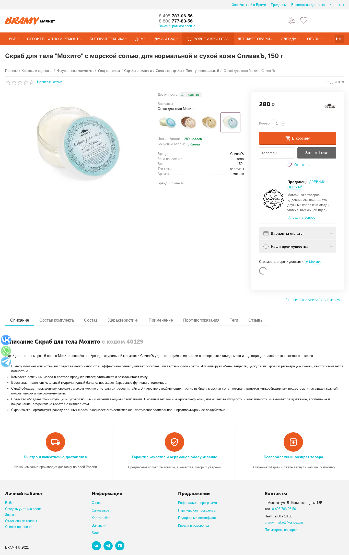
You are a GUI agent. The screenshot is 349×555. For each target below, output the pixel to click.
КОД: (330, 82)
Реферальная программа (197, 503)
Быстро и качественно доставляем (55, 457)
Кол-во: (265, 123)
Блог (95, 533)
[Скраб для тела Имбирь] (209, 122)
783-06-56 (176, 15)
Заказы (10, 515)
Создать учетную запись (24, 509)
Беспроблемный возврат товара (293, 457)
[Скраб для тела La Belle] (168, 122)
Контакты (337, 5)
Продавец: (297, 182)
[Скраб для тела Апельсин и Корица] (189, 122)
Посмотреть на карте (281, 530)
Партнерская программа (196, 510)
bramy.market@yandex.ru (284, 522)
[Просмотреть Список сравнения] (292, 20)
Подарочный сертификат (197, 518)
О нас (96, 503)
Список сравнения (19, 527)
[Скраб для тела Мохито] (230, 122)
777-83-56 (176, 21)
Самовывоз (100, 510)
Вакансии (99, 525)
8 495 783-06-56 (284, 509)
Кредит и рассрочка (193, 525)
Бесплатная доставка (308, 5)
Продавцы (278, 5)
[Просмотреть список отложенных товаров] (304, 20)
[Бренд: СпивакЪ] (329, 106)
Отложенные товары (21, 521)
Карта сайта (101, 518)
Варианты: (166, 104)
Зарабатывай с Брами (249, 5)
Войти (9, 503)
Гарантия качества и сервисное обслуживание (174, 457)
